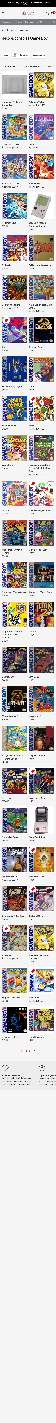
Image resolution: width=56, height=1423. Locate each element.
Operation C (8, 677)
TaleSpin (6, 510)
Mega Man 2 (35, 716)
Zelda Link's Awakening (40, 265)
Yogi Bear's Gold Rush (12, 997)
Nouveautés (6, 22)
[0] (52, 13)
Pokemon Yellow (37, 102)
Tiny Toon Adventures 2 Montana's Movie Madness (13, 634)
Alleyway (6, 955)
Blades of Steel (36, 916)
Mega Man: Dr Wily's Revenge (12, 551)
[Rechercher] (47, 13)
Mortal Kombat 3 (10, 716)
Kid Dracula (7, 798)
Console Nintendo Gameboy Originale (38, 224)
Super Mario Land (11, 183)
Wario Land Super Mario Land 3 (40, 306)
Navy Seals (34, 677)
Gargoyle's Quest (10, 837)
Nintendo (18, 22)
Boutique (14, 30)
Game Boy (24, 30)
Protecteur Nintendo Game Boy (12, 103)
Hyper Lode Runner (38, 798)
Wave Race (34, 997)
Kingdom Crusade (37, 755)
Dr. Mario (6, 265)
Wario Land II (8, 465)
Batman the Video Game (40, 592)
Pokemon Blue (9, 223)
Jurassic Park (35, 347)
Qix (3, 347)
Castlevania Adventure (13, 916)
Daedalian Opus (36, 876)
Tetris (31, 144)
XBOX (39, 22)
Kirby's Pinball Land (38, 550)
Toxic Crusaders (36, 1037)
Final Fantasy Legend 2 (13, 386)
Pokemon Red (35, 183)
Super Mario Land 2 (11, 144)
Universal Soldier (10, 1037)
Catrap (32, 386)
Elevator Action (9, 876)
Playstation (29, 22)
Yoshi (31, 425)
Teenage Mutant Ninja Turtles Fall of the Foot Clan (40, 468)
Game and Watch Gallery (14, 592)
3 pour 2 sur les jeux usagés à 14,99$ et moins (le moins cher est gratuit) (28, 3)
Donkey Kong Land (11, 304)
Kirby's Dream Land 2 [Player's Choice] (12, 757)
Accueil (5, 30)
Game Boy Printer (37, 837)
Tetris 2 (32, 631)
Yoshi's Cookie (9, 425)
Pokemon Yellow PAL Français (39, 957)
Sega (47, 22)
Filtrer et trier (10, 66)
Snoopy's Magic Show (39, 510)
